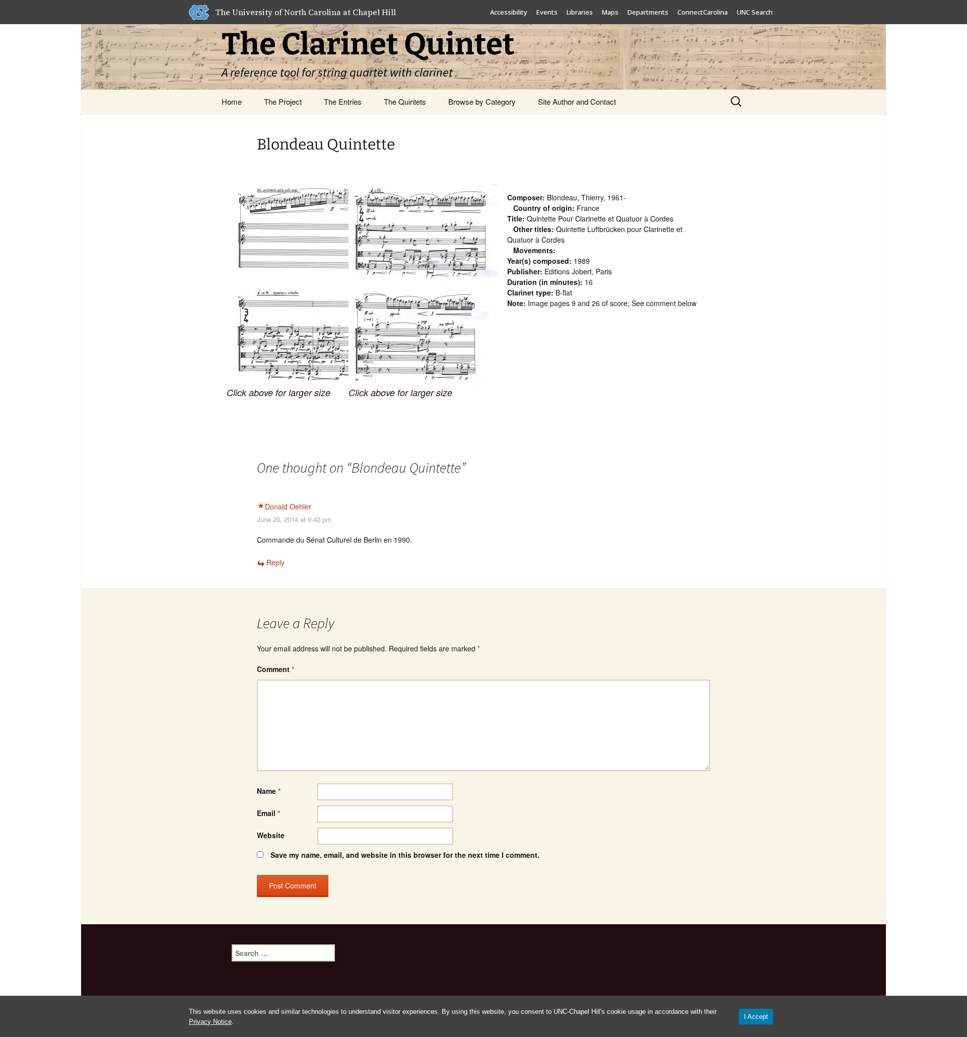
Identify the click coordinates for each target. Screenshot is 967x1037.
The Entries (343, 101)
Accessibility (508, 12)
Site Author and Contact (577, 101)
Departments (648, 12)
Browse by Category (482, 101)
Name (269, 791)
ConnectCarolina (702, 12)
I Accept (756, 1016)
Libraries (580, 12)
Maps (610, 12)
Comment (275, 669)
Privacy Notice (210, 1021)
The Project (283, 101)
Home (232, 101)
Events (547, 12)
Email (268, 813)
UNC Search (755, 12)
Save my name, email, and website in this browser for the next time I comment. (404, 855)
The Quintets (405, 101)
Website (271, 835)
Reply (275, 562)
